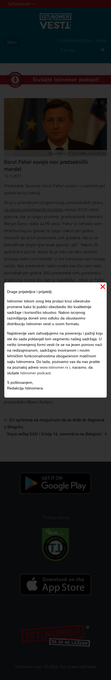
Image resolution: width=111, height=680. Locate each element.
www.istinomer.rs (54, 367)
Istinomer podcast (35, 373)
